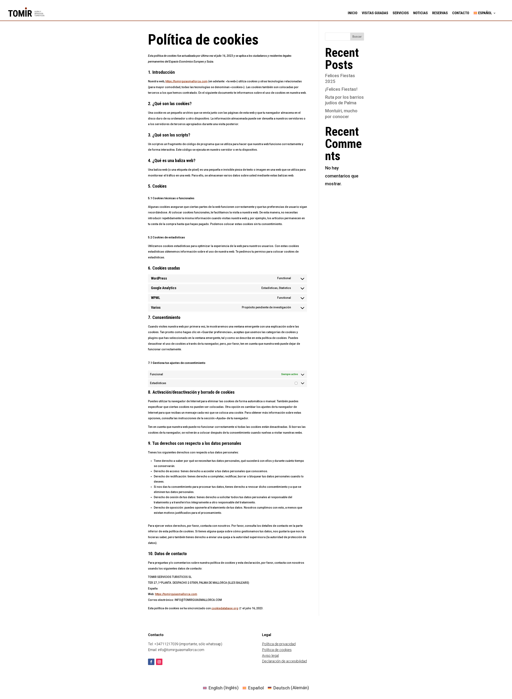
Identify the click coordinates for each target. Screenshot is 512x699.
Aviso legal (270, 655)
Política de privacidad (279, 644)
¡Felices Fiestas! (341, 89)
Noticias (420, 13)
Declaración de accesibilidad (284, 661)
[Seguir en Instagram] (159, 662)
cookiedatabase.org (224, 608)
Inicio (352, 13)
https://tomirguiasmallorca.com (186, 81)
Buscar (357, 36)
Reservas (440, 13)
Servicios (401, 13)
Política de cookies (277, 650)
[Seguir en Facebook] (151, 662)
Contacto (460, 13)
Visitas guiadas (375, 13)
